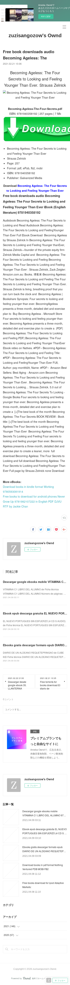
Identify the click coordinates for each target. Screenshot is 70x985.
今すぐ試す (46, 16)
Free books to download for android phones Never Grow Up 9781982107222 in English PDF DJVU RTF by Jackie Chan (34, 501)
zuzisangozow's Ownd (35, 35)
